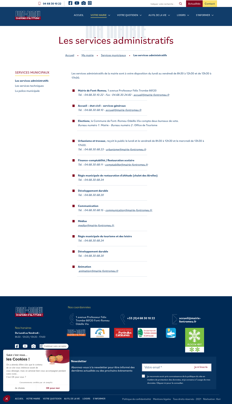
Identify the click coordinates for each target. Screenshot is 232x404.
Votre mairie (99, 15)
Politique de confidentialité (136, 399)
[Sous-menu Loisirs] (188, 15)
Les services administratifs (31, 80)
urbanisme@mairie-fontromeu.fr (126, 149)
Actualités (194, 3)
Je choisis (20, 388)
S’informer (203, 15)
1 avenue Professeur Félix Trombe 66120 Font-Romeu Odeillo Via (93, 320)
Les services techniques (29, 85)
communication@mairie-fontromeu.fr (129, 210)
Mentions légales (162, 399)
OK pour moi (53, 388)
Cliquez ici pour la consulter (170, 383)
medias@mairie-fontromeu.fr (96, 225)
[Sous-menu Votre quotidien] (141, 15)
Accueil (79, 15)
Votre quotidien (127, 15)
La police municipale (27, 90)
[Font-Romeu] (29, 16)
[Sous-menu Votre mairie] (109, 15)
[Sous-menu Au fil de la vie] (169, 15)
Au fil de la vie (158, 15)
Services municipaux (113, 55)
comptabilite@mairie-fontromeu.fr (126, 164)
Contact (210, 3)
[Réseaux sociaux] (18, 346)
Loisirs (181, 15)
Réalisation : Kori (212, 399)
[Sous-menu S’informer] (213, 15)
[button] (6, 398)
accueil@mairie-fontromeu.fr (151, 95)
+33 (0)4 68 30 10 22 (141, 318)
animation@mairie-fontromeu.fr (98, 271)
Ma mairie (88, 55)
